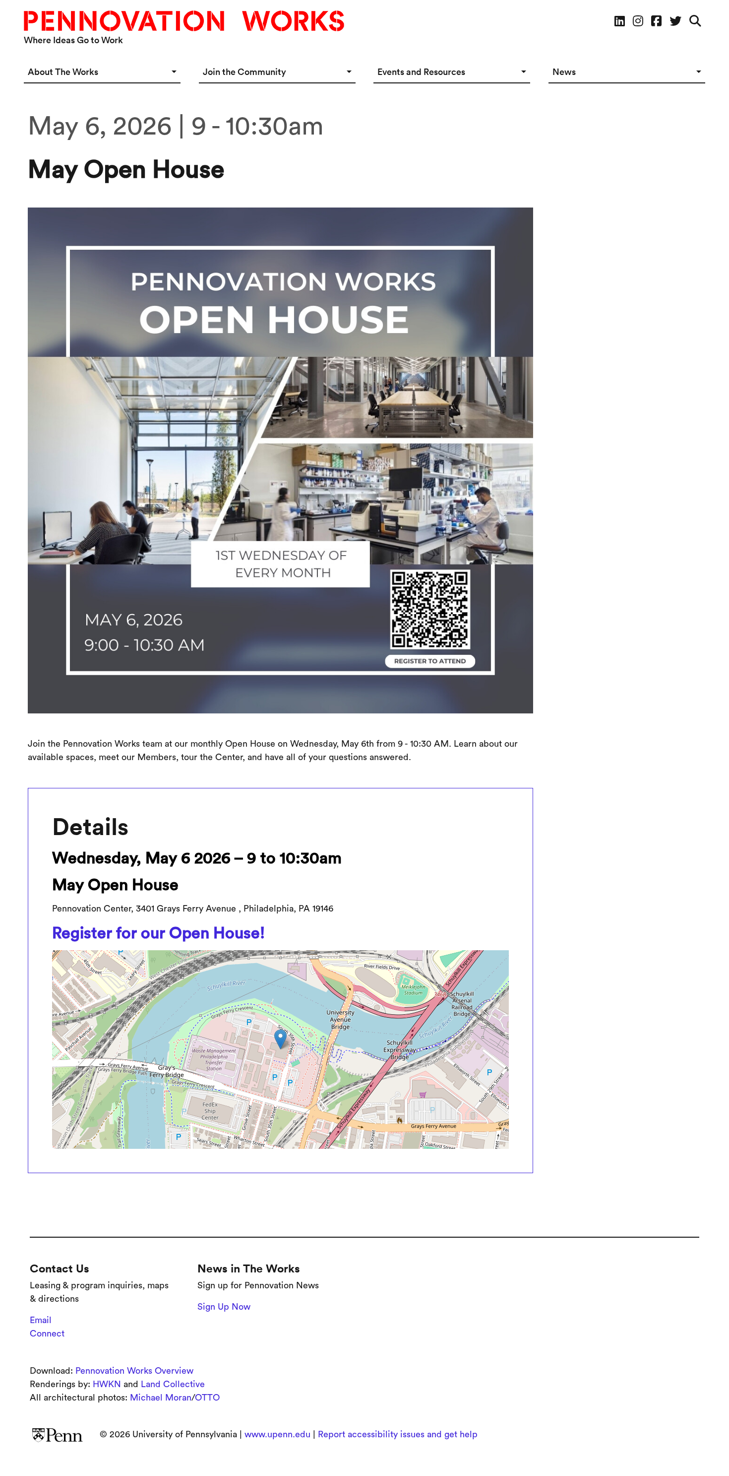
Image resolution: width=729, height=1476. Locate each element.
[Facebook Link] (656, 21)
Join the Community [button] (244, 71)
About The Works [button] (63, 71)
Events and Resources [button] (421, 71)
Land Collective (173, 1384)
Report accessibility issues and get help (398, 1434)
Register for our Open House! (158, 932)
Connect (47, 1333)
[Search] (695, 21)
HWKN (107, 1384)
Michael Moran (160, 1397)
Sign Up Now (223, 1306)
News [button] (564, 71)
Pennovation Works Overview (134, 1370)
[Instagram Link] (638, 21)
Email (41, 1320)
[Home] (188, 20)
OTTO (207, 1397)
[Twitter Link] (675, 21)
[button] (280, 1039)
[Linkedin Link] (619, 21)
